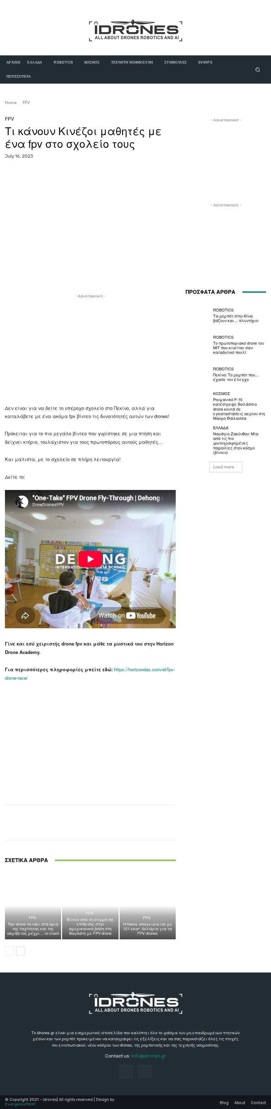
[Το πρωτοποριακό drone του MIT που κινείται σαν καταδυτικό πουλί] (198, 345)
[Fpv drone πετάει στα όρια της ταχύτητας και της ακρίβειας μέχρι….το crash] (33, 905)
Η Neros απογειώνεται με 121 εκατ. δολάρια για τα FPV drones (147, 928)
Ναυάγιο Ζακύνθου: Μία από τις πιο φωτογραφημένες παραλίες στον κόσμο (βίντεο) (235, 443)
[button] (258, 69)
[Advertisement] (90, 349)
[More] (180, 175)
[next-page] (20, 951)
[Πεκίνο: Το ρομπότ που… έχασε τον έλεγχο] (198, 374)
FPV (26, 102)
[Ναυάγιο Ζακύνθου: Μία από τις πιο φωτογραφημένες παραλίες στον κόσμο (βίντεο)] (198, 438)
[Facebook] (126, 1072)
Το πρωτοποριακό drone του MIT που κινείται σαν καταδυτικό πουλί (238, 347)
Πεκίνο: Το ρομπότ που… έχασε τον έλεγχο (236, 377)
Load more (223, 467)
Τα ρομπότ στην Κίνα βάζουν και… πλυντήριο (235, 318)
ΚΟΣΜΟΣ (221, 393)
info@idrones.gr (148, 1056)
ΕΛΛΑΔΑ (220, 428)
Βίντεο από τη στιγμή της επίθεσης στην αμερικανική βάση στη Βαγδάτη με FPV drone (90, 926)
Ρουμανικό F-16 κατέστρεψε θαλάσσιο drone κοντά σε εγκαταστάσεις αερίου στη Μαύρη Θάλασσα (239, 408)
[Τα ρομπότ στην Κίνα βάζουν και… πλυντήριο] (198, 315)
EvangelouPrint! (20, 1104)
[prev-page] (9, 951)
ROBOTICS (223, 310)
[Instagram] (145, 1072)
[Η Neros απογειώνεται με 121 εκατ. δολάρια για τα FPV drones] (148, 905)
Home (11, 102)
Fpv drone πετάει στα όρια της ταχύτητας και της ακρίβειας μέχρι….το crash (33, 928)
